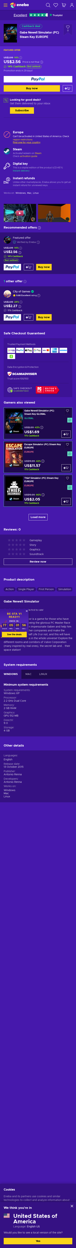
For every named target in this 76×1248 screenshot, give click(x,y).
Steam (38, 153)
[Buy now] (38, 79)
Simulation (64, 589)
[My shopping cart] (64, 5)
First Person (46, 589)
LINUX (43, 674)
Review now (38, 561)
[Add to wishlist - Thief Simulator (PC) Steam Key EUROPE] (67, 479)
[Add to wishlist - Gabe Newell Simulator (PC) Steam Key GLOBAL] (67, 412)
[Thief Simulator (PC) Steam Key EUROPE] (38, 490)
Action (10, 589)
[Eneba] (19, 5)
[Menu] (5, 5)
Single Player (26, 589)
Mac (6, 793)
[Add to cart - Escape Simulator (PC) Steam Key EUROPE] (66, 467)
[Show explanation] (38, 295)
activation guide (28, 156)
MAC (28, 674)
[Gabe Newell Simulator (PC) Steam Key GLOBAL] (38, 423)
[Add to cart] (67, 88)
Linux (7, 796)
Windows (9, 790)
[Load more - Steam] (7, 151)
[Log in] (72, 5)
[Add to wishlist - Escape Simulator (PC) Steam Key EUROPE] (67, 445)
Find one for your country (26, 142)
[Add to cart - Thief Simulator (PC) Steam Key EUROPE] (66, 501)
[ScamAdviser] (22, 374)
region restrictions (22, 140)
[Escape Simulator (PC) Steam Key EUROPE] (38, 457)
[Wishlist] (56, 5)
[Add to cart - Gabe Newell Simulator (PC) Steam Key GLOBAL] (66, 434)
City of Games (21, 291)
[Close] (72, 1206)
